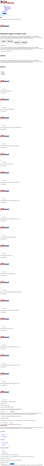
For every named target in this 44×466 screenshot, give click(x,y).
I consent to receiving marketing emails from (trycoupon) (11, 416)
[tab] (3, 41)
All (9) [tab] (2, 71)
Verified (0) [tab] (3, 74)
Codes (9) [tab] (3, 72)
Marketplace (5, 11)
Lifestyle (6, 9)
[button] (23, 5)
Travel (6, 10)
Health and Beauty (8, 8)
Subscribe (4, 13)
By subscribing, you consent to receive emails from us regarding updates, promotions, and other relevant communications (22, 465)
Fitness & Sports (7, 7)
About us (4, 12)
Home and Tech (7, 6)
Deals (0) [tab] (2, 73)
